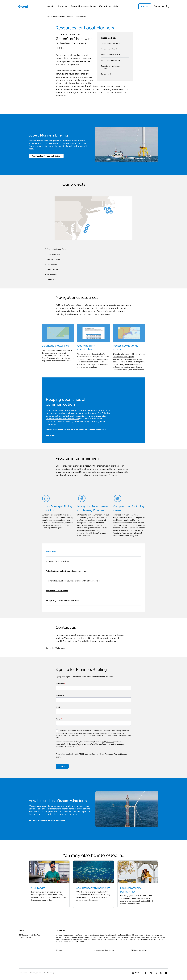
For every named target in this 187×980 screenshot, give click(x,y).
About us (51, 6)
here (51, 353)
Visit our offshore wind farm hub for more (46, 820)
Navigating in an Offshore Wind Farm (63, 600)
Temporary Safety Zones (57, 591)
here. (137, 533)
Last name (60, 695)
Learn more (50, 435)
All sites (137, 973)
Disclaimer (23, 973)
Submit (62, 766)
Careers (144, 6)
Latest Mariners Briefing (109, 43)
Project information (108, 49)
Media (115, 6)
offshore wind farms (65, 80)
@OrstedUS (61, 941)
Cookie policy (49, 973)
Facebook (81, 941)
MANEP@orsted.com (65, 641)
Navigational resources (109, 55)
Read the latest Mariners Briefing (46, 156)
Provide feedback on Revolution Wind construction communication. (75, 430)
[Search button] (167, 6)
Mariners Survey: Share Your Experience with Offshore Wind (73, 581)
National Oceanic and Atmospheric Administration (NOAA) (129, 356)
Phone (58, 719)
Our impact (63, 6)
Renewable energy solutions (83, 6)
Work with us (104, 6)
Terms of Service (120, 754)
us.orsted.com (138, 939)
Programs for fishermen (109, 60)
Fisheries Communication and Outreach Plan (66, 571)
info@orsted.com (108, 742)
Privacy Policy (101, 744)
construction (116, 92)
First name (60, 684)
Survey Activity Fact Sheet (58, 561)
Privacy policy (35, 973)
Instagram (69, 941)
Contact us (105, 74)
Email (58, 707)
